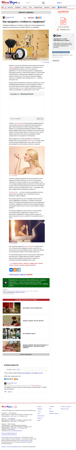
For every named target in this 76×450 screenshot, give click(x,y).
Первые (14, 369)
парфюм (32, 263)
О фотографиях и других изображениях (11, 437)
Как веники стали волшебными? (32, 308)
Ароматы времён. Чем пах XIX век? (33, 320)
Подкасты (47, 7)
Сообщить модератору (36, 385)
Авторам (51, 411)
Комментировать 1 (14, 274)
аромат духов (31, 140)
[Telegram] (41, 18)
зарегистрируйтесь (26, 373)
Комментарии (38, 7)
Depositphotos (47, 62)
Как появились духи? (29, 333)
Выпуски (10, 7)
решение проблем (30, 265)
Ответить (10, 391)
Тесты (30, 7)
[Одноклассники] (38, 18)
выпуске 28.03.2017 (20, 292)
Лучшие (18, 369)
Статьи (24, 7)
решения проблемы (29, 246)
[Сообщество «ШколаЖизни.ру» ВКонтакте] (62, 7)
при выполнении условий (26, 440)
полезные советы (17, 263)
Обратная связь (65, 408)
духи (36, 263)
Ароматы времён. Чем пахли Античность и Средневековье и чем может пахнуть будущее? (35, 346)
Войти (60, 2)
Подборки (18, 7)
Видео (54, 7)
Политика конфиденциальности (9, 433)
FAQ (50, 408)
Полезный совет (13, 192)
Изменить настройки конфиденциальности (11, 446)
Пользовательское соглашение (9, 434)
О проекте (51, 406)
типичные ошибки (19, 265)
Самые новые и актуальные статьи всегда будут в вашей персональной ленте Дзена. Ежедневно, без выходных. (62, 45)
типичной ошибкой (18, 123)
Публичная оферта (53, 413)
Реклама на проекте (66, 406)
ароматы (26, 263)
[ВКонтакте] (36, 18)
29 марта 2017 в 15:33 (9, 385)
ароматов (22, 88)
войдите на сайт (38, 373)
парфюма (11, 67)
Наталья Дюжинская (12, 383)
